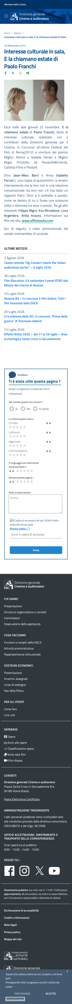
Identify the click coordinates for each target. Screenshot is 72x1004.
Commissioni (12, 618)
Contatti (10, 775)
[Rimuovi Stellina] (47, 423)
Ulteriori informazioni (15, 998)
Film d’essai (15, 760)
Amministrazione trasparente (26, 810)
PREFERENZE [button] (22, 993)
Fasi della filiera (13, 690)
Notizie (17, 33)
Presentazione (13, 606)
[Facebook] (5, 73)
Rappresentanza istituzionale (22, 654)
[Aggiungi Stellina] (50, 423)
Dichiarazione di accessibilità (21, 910)
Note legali (10, 925)
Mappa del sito (13, 939)
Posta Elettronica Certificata (22, 799)
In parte (44, 408)
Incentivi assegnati (16, 678)
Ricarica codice (18, 529)
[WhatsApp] (20, 73)
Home (7, 33)
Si (16, 408)
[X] (13, 73)
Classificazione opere (20, 748)
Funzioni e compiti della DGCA (23, 642)
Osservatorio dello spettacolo (22, 624)
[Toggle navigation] (6, 16)
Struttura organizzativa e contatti (25, 612)
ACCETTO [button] (51, 993)
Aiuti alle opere (17, 742)
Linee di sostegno (15, 684)
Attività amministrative (19, 648)
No (28, 408)
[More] (28, 73)
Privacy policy (12, 932)
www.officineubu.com (37, 220)
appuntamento (12, 894)
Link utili (9, 715)
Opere (11, 736)
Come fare (10, 709)
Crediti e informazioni (17, 918)
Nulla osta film (16, 754)
